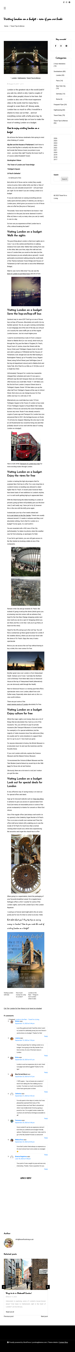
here (8, 766)
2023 (55, 145)
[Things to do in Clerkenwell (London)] (26, 1274)
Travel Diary (58, 115)
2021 (55, 150)
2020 (55, 152)
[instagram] (66, 2)
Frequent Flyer (59, 104)
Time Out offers (38, 799)
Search (56, 175)
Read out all (10, 1312)
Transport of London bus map (30, 464)
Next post (44, 1316)
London (14, 78)
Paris (58, 81)
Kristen (17, 1021)
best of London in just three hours (18, 274)
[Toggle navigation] (5, 8)
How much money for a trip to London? (21, 995)
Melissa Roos (19, 1139)
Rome (58, 99)
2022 (55, 148)
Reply (46, 1036)
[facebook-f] (63, 2)
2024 (55, 143)
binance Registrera (21, 1156)
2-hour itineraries (59, 64)
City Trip (6, 1008)
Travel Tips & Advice (34, 78)
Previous (4, 1287)
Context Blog (63, 1342)
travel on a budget (36, 1008)
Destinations (58, 71)
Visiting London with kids (8, 994)
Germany (59, 94)
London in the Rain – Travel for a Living (27, 1019)
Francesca (18, 1120)
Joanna (17, 1038)
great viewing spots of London (17, 704)
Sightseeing (22, 78)
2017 (55, 159)
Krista (17, 1057)
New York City (61, 86)
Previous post (8, 1316)
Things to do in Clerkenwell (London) (19, 1293)
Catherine (18, 1093)
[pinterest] (69, 2)
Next (48, 1287)
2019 (55, 155)
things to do (25, 1008)
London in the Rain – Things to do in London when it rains (33, 995)
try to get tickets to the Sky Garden (19, 515)
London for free (15, 1008)
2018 (55, 157)
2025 (55, 141)
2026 (55, 138)
